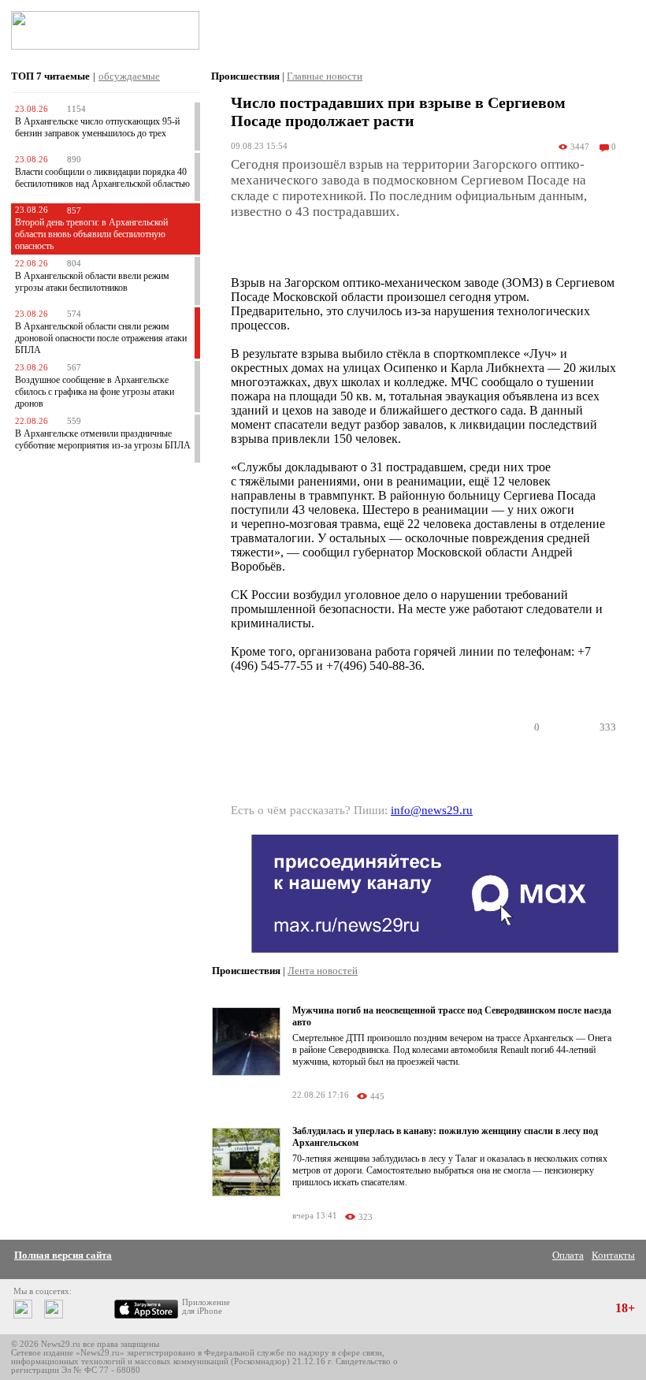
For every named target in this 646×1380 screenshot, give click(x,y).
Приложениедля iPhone (206, 1306)
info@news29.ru (432, 810)
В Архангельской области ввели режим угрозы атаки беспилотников (92, 281)
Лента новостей (323, 970)
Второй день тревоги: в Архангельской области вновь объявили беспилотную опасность (91, 234)
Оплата (568, 1255)
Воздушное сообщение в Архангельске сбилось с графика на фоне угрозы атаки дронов (94, 391)
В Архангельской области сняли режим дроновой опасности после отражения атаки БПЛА (101, 338)
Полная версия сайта (63, 1255)
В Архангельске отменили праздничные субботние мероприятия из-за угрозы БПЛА (103, 439)
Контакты (613, 1255)
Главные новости (324, 76)
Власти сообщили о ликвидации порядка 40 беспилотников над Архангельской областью (102, 177)
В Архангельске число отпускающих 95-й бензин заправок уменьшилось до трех (97, 127)
